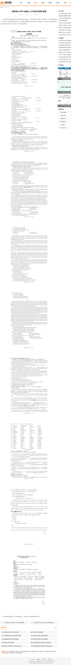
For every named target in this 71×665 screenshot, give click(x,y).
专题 (65, 2)
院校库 (50, 2)
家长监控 (50, 659)
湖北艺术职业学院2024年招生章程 (39, 639)
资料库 (43, 2)
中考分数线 (63, 115)
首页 (21, 2)
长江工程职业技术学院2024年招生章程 (11, 635)
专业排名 (63, 124)
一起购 (28, 2)
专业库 (57, 2)
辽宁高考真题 (63, 112)
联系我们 (38, 659)
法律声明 (44, 659)
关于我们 (33, 659)
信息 (35, 2)
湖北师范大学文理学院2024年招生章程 (11, 646)
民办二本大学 (63, 127)
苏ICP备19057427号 (51, 661)
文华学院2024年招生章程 (8, 642)
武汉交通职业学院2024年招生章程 (10, 639)
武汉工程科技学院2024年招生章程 (10, 632)
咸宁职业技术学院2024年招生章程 (39, 635)
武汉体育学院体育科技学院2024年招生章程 (41, 646)
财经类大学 (63, 118)
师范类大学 (63, 121)
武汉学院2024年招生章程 (37, 632)
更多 (55, 627)
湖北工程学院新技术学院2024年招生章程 (41, 642)
